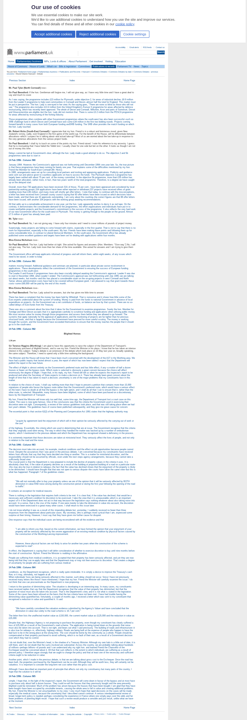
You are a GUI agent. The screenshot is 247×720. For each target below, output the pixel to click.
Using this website (74, 714)
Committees (84, 66)
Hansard (85, 72)
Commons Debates (99, 72)
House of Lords (37, 66)
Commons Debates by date (120, 72)
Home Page (129, 80)
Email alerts (134, 47)
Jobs (62, 714)
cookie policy (124, 24)
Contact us (160, 47)
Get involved (96, 61)
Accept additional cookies (53, 34)
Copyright (88, 714)
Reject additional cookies (97, 34)
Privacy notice (99, 714)
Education (120, 61)
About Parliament (78, 61)
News (136, 66)
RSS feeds (147, 47)
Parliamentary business (29, 61)
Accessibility (120, 47)
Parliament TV (124, 66)
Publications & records (104, 66)
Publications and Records (69, 72)
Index (72, 80)
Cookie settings (134, 34)
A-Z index (11, 714)
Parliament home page (27, 72)
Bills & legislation (67, 66)
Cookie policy (111, 714)
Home (11, 61)
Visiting (109, 61)
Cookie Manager (124, 714)
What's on (52, 66)
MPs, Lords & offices (55, 61)
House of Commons (17, 66)
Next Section (15, 707)
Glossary (21, 714)
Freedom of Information (48, 714)
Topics (145, 66)
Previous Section (17, 80)
